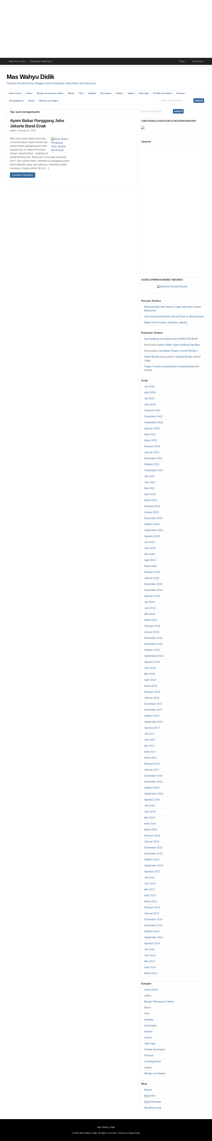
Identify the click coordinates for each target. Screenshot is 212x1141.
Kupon (131, 93)
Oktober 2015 (152, 859)
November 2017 (153, 709)
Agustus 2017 (152, 727)
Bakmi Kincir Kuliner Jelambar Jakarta (165, 322)
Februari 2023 (152, 410)
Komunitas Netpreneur (41, 61)
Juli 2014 (149, 949)
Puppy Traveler (152, 366)
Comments (197, 61)
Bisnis (71, 93)
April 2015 (150, 895)
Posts (182, 61)
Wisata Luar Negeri (48, 101)
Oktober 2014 (152, 931)
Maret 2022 (150, 440)
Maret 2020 (150, 566)
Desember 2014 (153, 919)
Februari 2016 (152, 835)
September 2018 (153, 656)
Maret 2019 (150, 620)
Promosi (180, 93)
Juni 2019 (149, 608)
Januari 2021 (151, 512)
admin (13, 130)
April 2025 (150, 392)
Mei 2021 (149, 488)
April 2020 (150, 560)
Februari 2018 (152, 691)
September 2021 (153, 470)
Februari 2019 (152, 626)
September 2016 (153, 793)
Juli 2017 (149, 733)
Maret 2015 (150, 901)
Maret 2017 (150, 757)
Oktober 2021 (152, 464)
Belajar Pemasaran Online (50, 93)
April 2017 (150, 751)
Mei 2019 (149, 614)
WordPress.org (152, 1107)
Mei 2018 (149, 674)
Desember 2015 (153, 847)
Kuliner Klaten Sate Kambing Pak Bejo (178, 344)
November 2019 (153, 590)
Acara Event (15, 93)
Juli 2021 (149, 476)
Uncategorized (16, 101)
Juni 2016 (149, 811)
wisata (31, 101)
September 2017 (153, 721)
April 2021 (150, 494)
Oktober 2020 (152, 524)
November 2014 (153, 925)
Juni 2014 (149, 955)
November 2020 (153, 518)
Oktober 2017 (152, 715)
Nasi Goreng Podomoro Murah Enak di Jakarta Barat (174, 316)
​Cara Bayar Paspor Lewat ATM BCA (177, 350)
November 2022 (153, 416)
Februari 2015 (152, 907)
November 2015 (153, 853)
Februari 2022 (152, 446)
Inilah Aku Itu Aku (17, 61)
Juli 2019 (149, 602)
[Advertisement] (106, 29)
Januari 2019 (151, 632)
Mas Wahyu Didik (30, 76)
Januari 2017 (151, 769)
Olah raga (144, 93)
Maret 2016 (150, 829)
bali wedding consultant (157, 338)
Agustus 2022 (152, 428)
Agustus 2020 (152, 536)
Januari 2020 (151, 578)
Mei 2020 (149, 554)
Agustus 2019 (152, 596)
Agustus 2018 (152, 662)
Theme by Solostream (129, 1133)
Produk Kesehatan (162, 93)
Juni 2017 (149, 739)
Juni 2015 (149, 883)
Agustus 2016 (152, 799)
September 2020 (153, 530)
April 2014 (150, 967)
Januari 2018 (151, 697)
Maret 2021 (150, 500)
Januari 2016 (151, 841)
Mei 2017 (149, 745)
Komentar (152, 1101)
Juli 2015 (149, 877)
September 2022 (153, 422)
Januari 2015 (151, 913)
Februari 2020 (152, 572)
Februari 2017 (152, 763)
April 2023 (150, 404)
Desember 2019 (153, 584)
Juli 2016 (149, 805)
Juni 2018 (149, 668)
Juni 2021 (149, 482)
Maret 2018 (150, 685)
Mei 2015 (149, 889)
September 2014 (153, 937)
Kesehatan (106, 93)
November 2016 (153, 781)
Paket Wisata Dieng (155, 356)
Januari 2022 (151, 452)
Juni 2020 (149, 548)
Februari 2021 (152, 506)
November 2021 (153, 458)
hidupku (92, 93)
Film (81, 93)
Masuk (148, 1089)
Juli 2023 (149, 398)
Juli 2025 (149, 386)
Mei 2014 (149, 961)
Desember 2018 (153, 638)
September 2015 (153, 865)
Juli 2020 (149, 542)
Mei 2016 (149, 817)
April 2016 (150, 823)
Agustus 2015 (152, 871)
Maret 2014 (150, 973)
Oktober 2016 (152, 787)
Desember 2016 (153, 775)
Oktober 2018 (152, 650)
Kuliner (119, 93)
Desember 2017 (153, 703)
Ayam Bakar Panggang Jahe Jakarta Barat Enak (37, 123)
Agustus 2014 (152, 943)
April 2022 (150, 434)
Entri (149, 1095)
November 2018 (153, 644)
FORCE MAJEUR (188, 338)
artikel (29, 93)
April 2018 (150, 679)
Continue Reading (22, 175)
